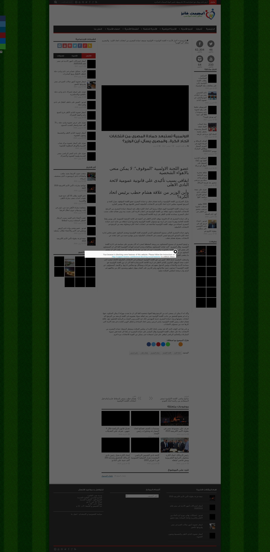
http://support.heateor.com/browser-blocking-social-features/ (136, 257)
